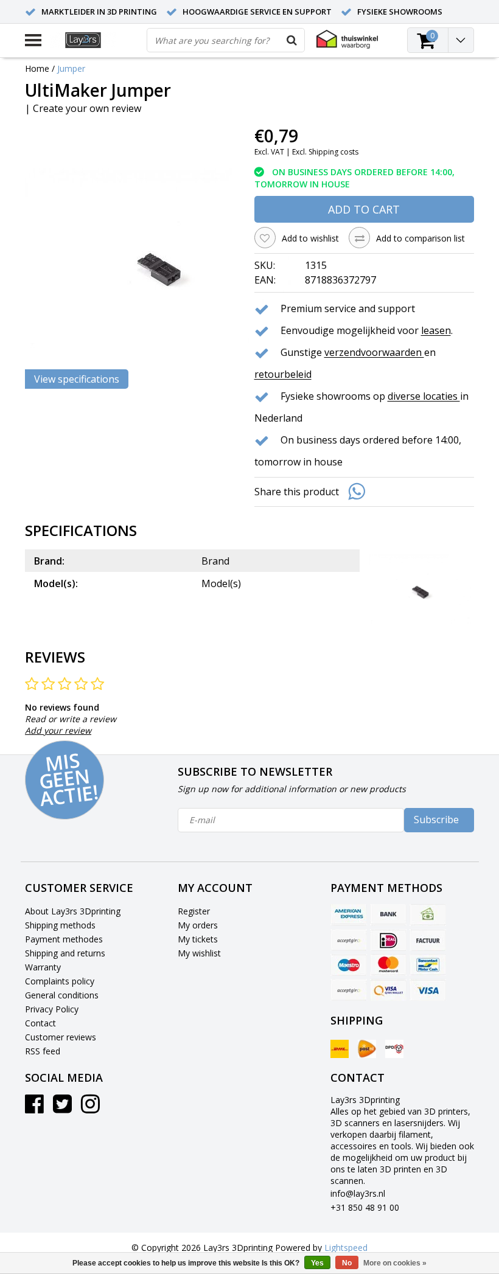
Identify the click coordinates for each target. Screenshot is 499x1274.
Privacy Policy (52, 1009)
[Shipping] (339, 1049)
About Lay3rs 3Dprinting (72, 911)
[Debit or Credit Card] (348, 940)
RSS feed (42, 1051)
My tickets (198, 939)
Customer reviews (60, 1037)
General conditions (62, 995)
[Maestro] (348, 965)
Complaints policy (59, 981)
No (347, 1263)
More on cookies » (395, 1263)
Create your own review (87, 108)
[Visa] (428, 990)
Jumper (71, 68)
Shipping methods (60, 925)
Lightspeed (346, 1247)
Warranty (43, 967)
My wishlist (199, 953)
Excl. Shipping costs (325, 152)
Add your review (58, 730)
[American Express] (348, 915)
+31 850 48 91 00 (364, 1207)
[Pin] (388, 990)
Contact (40, 1023)
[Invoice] (428, 940)
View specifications (76, 379)
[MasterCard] (388, 965)
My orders (198, 925)
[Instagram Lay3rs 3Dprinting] (90, 1108)
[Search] (292, 40)
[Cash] (428, 915)
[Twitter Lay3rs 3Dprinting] (62, 1108)
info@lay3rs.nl (357, 1193)
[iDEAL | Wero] (388, 940)
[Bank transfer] (388, 915)
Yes (317, 1263)
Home (37, 68)
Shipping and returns (65, 953)
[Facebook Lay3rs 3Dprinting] (34, 1108)
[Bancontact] (428, 965)
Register (194, 911)
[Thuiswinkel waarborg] (347, 39)
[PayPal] (348, 990)
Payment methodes (64, 939)
